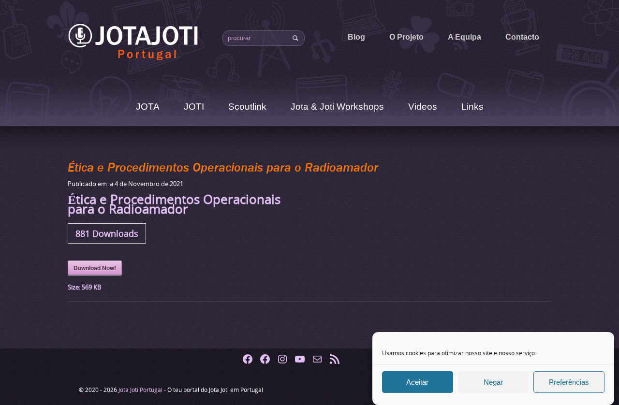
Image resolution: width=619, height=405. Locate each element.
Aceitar (417, 382)
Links (472, 106)
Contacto (522, 37)
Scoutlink (247, 106)
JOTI (194, 106)
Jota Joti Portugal (141, 390)
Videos (422, 106)
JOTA (148, 106)
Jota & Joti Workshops (337, 106)
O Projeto (406, 37)
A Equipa (464, 37)
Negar (493, 382)
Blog (356, 37)
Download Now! (95, 267)
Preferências (569, 382)
